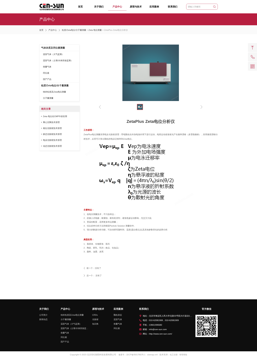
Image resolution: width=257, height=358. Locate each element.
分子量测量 (48, 98)
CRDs (95, 315)
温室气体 (118, 319)
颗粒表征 (118, 315)
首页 (80, 6)
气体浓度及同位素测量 (53, 47)
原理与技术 (136, 6)
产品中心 (117, 6)
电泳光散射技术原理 (52, 140)
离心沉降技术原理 (51, 122)
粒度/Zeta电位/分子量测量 (74, 30)
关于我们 (99, 6)
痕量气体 (47, 67)
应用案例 (154, 6)
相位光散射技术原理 (52, 128)
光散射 (95, 319)
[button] (201, 107)
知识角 (95, 324)
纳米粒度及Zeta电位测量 (54, 92)
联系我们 (172, 6)
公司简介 (43, 315)
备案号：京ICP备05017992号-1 (132, 355)
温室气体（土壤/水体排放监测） (58, 60)
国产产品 (47, 79)
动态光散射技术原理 (52, 146)
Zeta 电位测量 (95, 30)
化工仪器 (174, 355)
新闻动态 (43, 319)
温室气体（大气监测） (53, 54)
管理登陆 (183, 355)
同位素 (46, 73)
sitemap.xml (152, 355)
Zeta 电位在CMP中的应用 (55, 116)
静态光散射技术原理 (52, 134)
